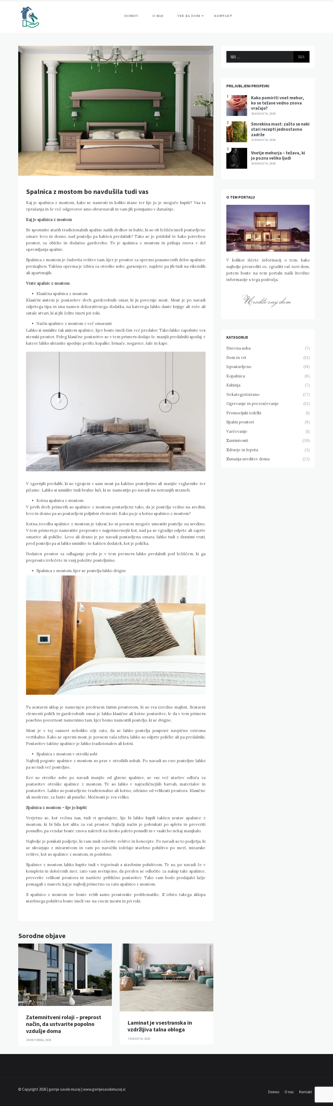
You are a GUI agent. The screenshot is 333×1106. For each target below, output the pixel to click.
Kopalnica (235, 376)
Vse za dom (188, 16)
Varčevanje (236, 431)
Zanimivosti (237, 440)
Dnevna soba (238, 348)
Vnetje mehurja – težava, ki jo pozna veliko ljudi (278, 155)
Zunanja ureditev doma (248, 458)
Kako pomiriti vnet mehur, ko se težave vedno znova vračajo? (277, 103)
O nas (157, 16)
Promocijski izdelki (243, 412)
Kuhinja (233, 385)
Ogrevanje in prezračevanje (252, 403)
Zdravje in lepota (242, 449)
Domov (131, 16)
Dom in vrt (236, 357)
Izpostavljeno (238, 366)
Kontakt (223, 16)
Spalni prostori (240, 422)
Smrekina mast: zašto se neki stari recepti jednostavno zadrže (280, 129)
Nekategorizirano (242, 394)
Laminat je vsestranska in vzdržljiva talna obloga (159, 1026)
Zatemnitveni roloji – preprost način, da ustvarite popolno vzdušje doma (63, 1024)
